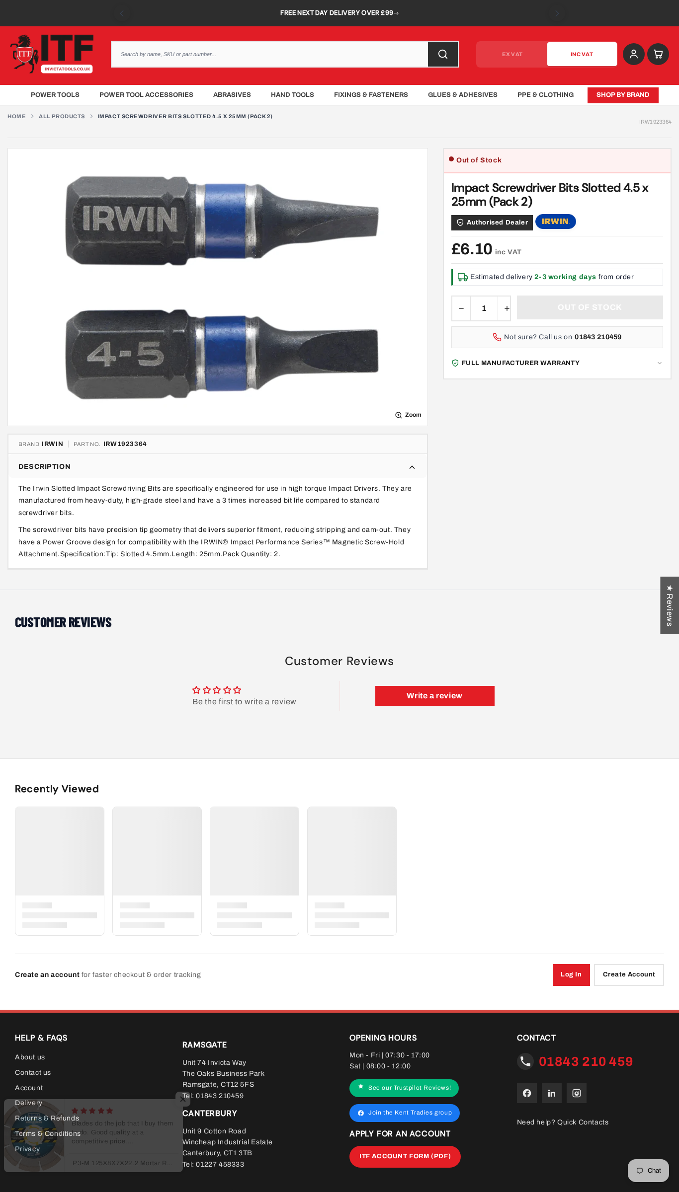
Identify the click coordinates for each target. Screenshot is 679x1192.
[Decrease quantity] (461, 308)
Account (29, 1088)
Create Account (629, 974)
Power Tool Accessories (146, 94)
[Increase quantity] (507, 308)
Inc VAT (582, 54)
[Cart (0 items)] (658, 54)
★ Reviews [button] (670, 605)
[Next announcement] (557, 13)
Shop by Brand (623, 94)
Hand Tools (292, 94)
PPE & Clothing (545, 94)
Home (16, 116)
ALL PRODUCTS (62, 116)
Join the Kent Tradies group (410, 1112)
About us (30, 1057)
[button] (198, 1099)
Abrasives (232, 94)
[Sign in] (634, 54)
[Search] (443, 54)
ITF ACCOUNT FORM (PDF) (405, 1156)
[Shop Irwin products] (555, 221)
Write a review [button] (434, 695)
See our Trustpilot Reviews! (409, 1087)
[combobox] (285, 54)
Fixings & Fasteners (371, 94)
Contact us (33, 1072)
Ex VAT (512, 54)
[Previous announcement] (122, 13)
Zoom (413, 414)
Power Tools (55, 94)
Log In (571, 974)
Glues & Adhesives (463, 94)
